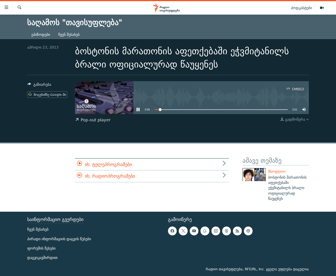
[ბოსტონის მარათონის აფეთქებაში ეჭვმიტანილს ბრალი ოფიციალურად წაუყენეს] (254, 174)
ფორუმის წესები (41, 248)
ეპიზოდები (40, 34)
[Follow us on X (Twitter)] (183, 231)
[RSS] (237, 231)
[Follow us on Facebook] (172, 231)
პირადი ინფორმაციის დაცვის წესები (59, 239)
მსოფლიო (276, 171)
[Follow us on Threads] (226, 231)
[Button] (39, 85)
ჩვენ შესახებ (69, 34)
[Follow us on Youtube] (194, 231)
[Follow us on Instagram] (215, 231)
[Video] (322, 8)
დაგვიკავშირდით (42, 257)
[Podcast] (248, 231)
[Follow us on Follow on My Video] (204, 231)
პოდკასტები (301, 8)
